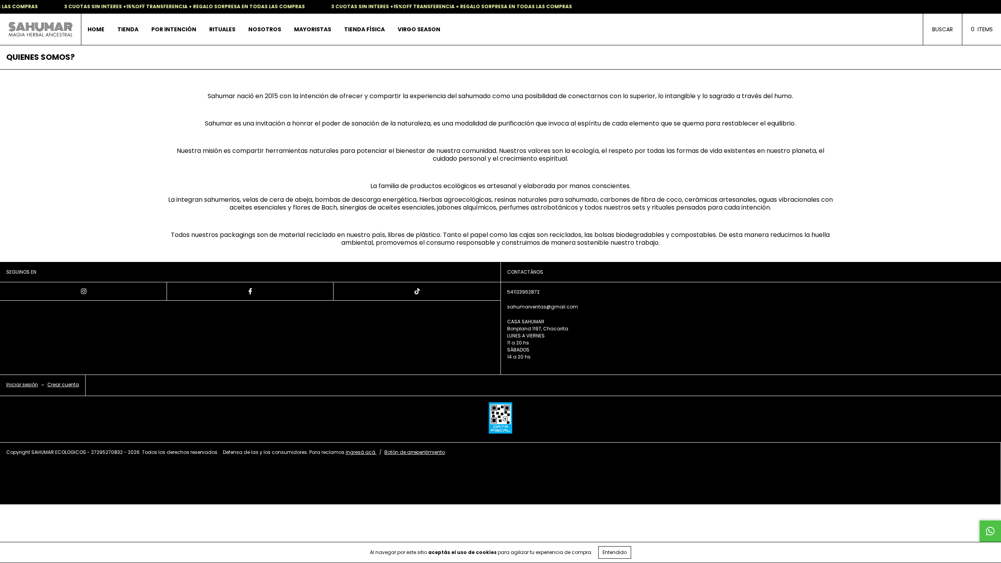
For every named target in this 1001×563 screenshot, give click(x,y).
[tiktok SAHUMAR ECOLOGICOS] (417, 291)
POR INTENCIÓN (173, 29)
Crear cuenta (63, 384)
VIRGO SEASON (419, 29)
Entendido (615, 552)
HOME (96, 29)
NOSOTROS (264, 29)
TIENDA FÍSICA (364, 29)
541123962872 (523, 292)
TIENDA (127, 29)
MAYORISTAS (312, 29)
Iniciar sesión (22, 384)
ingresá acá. (361, 452)
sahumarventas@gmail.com (542, 306)
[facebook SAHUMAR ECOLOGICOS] (250, 291)
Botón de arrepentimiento (414, 452)
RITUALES (222, 29)
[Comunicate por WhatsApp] (990, 531)
